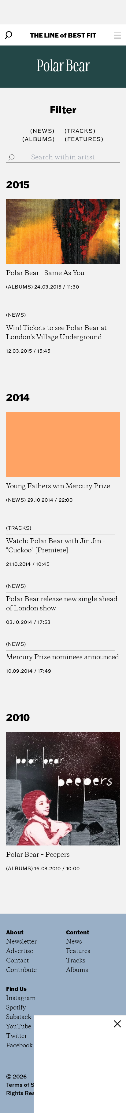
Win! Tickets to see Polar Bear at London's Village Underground (56, 333)
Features (78, 951)
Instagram (21, 998)
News (16, 315)
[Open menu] (117, 35)
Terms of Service (28, 1084)
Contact (17, 961)
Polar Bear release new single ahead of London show (61, 604)
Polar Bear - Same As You (45, 273)
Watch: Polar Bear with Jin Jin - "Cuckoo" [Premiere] (55, 546)
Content (77, 932)
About (15, 932)
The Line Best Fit (63, 35)
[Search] (8, 35)
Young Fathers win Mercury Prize (58, 486)
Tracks (19, 528)
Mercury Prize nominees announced (62, 657)
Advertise (19, 951)
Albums (19, 287)
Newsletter (21, 942)
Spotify (16, 1008)
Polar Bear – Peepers (38, 855)
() (42, 130)
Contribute (21, 970)
